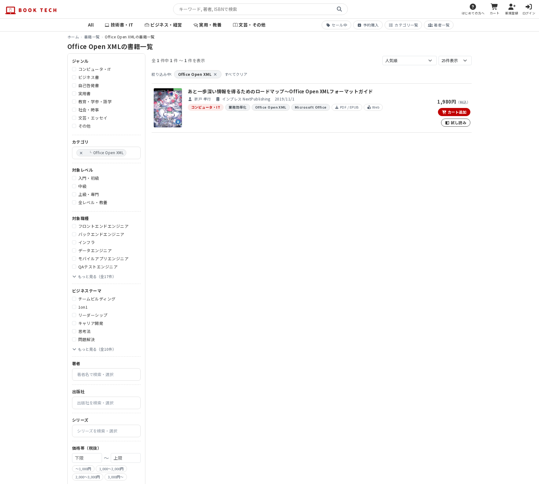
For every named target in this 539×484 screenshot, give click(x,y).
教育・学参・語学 (95, 102)
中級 (82, 186)
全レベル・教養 (93, 202)
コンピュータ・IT (94, 69)
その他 (84, 126)
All (91, 25)
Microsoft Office (311, 107)
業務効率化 (237, 107)
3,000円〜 (116, 476)
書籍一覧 (92, 36)
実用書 (84, 93)
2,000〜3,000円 (87, 476)
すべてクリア (236, 74)
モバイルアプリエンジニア (103, 259)
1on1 (83, 307)
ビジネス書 (88, 77)
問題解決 (86, 339)
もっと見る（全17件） (97, 276)
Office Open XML (197, 74)
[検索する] (339, 9)
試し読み (458, 122)
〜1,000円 (83, 468)
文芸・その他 (252, 25)
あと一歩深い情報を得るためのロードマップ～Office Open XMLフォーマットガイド (280, 91)
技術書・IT (122, 25)
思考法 (84, 331)
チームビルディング (97, 299)
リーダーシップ (93, 315)
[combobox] (106, 153)
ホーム (73, 36)
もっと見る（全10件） (97, 349)
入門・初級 (88, 178)
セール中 (339, 24)
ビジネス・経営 (166, 25)
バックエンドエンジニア (101, 234)
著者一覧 (441, 24)
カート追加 (456, 112)
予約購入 (371, 24)
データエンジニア (95, 250)
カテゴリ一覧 (406, 24)
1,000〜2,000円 (111, 468)
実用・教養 (210, 25)
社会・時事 (88, 110)
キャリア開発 (91, 323)
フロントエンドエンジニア (103, 226)
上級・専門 (88, 194)
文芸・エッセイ (93, 118)
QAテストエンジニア (98, 267)
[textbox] (129, 153)
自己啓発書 (88, 85)
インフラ (86, 242)
